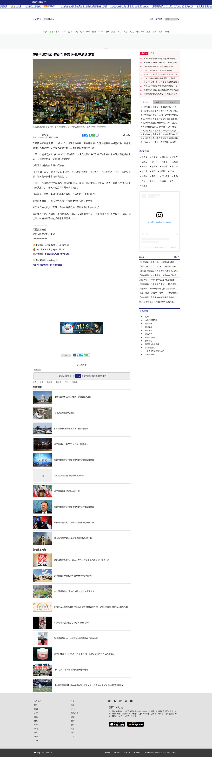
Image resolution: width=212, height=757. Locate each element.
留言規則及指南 (37, 369)
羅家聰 (175, 162)
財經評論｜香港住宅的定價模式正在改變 (160, 134)
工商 (72, 736)
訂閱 (92, 376)
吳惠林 (144, 176)
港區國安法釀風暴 (152, 344)
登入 (78, 376)
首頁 (45, 32)
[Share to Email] (97, 135)
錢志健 (144, 162)
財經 (94, 32)
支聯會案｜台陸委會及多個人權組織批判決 (160, 131)
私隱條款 (137, 752)
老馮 (176, 176)
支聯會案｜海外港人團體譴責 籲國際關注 (161, 138)
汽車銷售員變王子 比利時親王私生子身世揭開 (161, 107)
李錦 (172, 171)
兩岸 (82, 32)
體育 (155, 32)
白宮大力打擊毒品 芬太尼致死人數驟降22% (160, 86)
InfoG (100, 32)
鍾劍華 (155, 157)
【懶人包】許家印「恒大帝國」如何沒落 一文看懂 (160, 142)
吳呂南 (165, 162)
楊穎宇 (165, 166)
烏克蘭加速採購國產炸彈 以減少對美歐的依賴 (161, 90)
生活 (119, 32)
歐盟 (41, 382)
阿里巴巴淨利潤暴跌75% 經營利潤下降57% (160, 74)
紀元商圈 (159, 19)
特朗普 (58, 382)
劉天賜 (165, 157)
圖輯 (72, 733)
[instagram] (110, 701)
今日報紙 (37, 701)
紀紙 (148, 32)
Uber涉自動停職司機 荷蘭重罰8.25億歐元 (160, 78)
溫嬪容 (153, 181)
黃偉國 (144, 166)
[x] (126, 701)
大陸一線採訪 (150, 348)
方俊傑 (175, 157)
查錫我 (163, 181)
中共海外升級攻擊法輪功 (154, 351)
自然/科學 (140, 32)
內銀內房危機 (150, 337)
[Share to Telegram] (90, 135)
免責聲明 (127, 752)
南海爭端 (148, 327)
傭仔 (154, 171)
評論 (113, 32)
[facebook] (115, 701)
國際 (88, 32)
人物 (36, 740)
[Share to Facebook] (83, 135)
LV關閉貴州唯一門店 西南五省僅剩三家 (159, 66)
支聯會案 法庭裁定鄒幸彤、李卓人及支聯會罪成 (161, 123)
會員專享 (55, 32)
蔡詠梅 (175, 166)
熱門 (70, 32)
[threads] (120, 701)
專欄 (107, 32)
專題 (36, 733)
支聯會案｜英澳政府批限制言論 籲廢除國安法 (161, 119)
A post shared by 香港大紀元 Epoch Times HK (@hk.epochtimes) (166, 247)
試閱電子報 (37, 19)
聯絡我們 (117, 752)
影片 (36, 705)
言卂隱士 (166, 176)
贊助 (151, 19)
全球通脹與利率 (151, 320)
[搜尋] (178, 19)
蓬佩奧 (74, 382)
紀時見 (147, 317)
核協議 (49, 382)
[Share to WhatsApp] (93, 135)
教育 (161, 32)
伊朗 (66, 382)
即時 (64, 32)
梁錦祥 (155, 162)
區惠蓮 (144, 186)
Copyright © (148, 752)
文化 (132, 32)
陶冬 (144, 181)
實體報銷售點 (49, 19)
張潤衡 (163, 171)
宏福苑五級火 (150, 354)
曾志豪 (144, 157)
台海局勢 (148, 324)
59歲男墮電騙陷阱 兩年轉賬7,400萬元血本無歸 (160, 127)
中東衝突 (148, 330)
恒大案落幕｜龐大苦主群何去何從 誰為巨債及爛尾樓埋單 (161, 111)
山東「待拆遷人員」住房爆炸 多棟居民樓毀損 (161, 82)
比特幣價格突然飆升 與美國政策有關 (158, 70)
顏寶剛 (155, 166)
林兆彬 (144, 171)
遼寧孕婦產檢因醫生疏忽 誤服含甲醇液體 (159, 59)
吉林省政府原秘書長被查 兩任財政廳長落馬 (160, 63)
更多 (172, 181)
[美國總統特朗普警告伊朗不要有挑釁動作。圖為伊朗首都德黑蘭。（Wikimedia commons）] (82, 91)
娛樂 (167, 32)
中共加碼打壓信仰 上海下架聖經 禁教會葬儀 (161, 115)
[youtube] (131, 701)
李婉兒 (155, 176)
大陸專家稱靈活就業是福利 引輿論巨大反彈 (160, 94)
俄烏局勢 (148, 334)
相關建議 (106, 752)
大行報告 (148, 341)
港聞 (76, 32)
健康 (126, 32)
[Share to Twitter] (86, 135)
